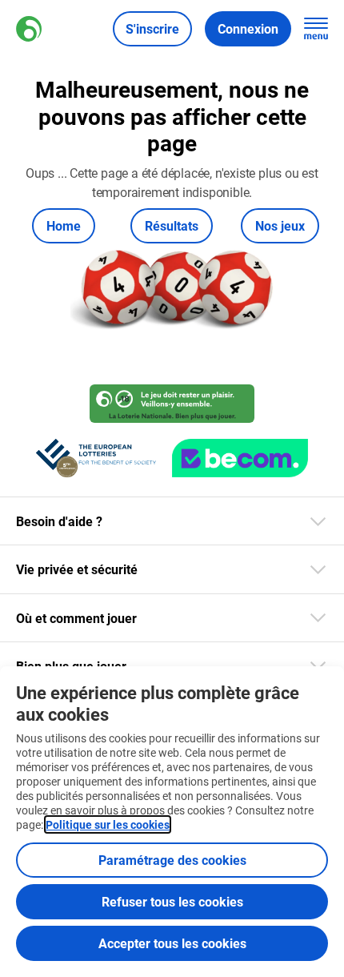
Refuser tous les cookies (172, 901)
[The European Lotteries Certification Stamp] (95, 458)
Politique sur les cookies (108, 824)
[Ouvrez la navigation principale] (316, 29)
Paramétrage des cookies (172, 859)
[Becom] (240, 458)
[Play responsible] (172, 403)
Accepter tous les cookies (172, 943)
